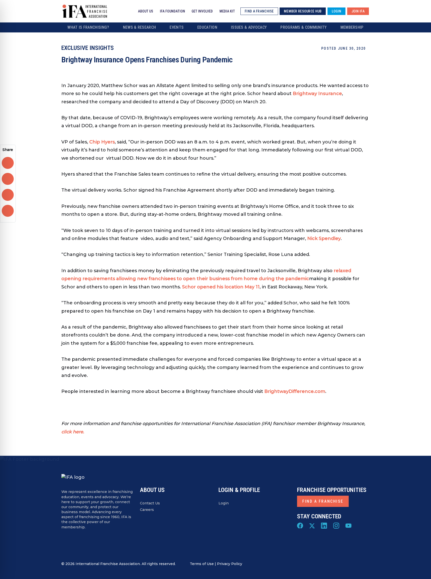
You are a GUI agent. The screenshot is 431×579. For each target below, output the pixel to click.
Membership (352, 27)
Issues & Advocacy (249, 27)
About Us (145, 11)
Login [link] (336, 11)
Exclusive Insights (87, 47)
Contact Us (150, 503)
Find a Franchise (322, 501)
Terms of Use (202, 564)
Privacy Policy (229, 564)
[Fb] (300, 525)
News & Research (139, 27)
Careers (147, 509)
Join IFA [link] (358, 11)
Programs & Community (303, 27)
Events (177, 27)
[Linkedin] (324, 525)
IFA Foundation (172, 11)
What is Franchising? (88, 27)
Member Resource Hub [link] (303, 11)
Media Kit (227, 11)
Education (207, 27)
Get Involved (202, 11)
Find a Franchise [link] (259, 11)
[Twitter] (312, 525)
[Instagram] (336, 525)
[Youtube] (348, 525)
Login (223, 503)
